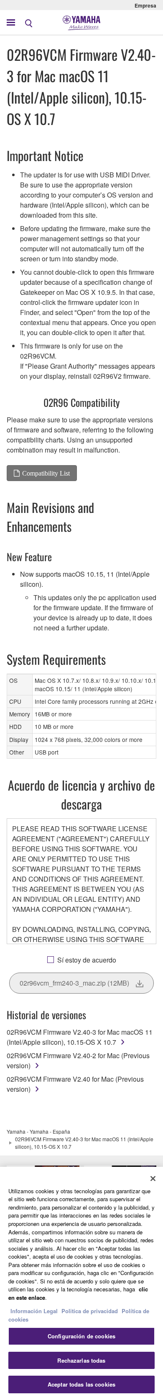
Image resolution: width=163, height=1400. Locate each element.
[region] (81, 1283)
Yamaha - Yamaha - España (38, 1131)
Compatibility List (46, 473)
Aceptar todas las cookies (81, 1384)
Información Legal (34, 1311)
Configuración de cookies (81, 1336)
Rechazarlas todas (81, 1360)
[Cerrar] (153, 1178)
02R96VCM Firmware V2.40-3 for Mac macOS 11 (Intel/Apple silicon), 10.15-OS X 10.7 (80, 1037)
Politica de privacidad (89, 1311)
